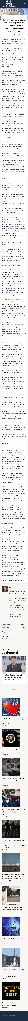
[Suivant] (23, 672)
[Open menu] (24, 4)
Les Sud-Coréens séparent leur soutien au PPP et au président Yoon (13, 677)
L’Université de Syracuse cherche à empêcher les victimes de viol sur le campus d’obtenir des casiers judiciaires (13, 910)
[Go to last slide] (4, 672)
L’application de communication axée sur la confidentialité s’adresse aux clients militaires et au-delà (14, 941)
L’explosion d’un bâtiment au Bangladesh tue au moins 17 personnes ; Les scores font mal (7, 631)
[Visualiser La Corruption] (9, 4)
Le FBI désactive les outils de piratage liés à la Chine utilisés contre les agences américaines (14, 721)
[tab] (12, 689)
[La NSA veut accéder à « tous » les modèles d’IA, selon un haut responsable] (14, 738)
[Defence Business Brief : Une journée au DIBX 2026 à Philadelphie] (14, 991)
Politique (14, 17)
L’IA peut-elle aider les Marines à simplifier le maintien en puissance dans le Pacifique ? (13, 781)
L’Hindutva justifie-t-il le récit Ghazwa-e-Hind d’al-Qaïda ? (21, 629)
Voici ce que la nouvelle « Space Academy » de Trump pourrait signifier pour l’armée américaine (14, 812)
